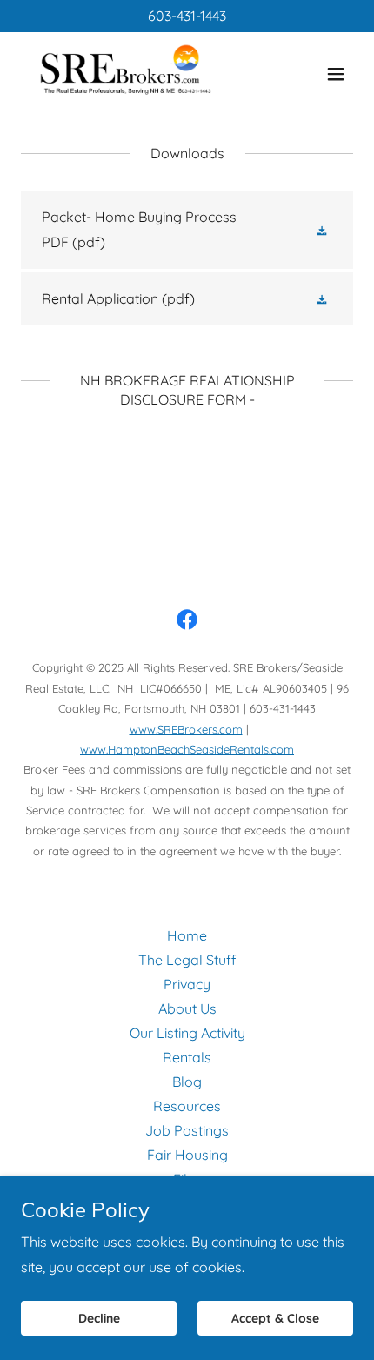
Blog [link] (187, 1081)
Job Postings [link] (187, 1130)
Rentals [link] (187, 1057)
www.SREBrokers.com (186, 729)
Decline (99, 1318)
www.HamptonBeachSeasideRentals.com (187, 749)
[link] (125, 74)
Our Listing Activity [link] (187, 1033)
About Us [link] (187, 1008)
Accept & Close (275, 1318)
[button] (335, 74)
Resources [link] (187, 1106)
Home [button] (187, 935)
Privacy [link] (187, 984)
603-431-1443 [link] (187, 15)
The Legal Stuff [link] (187, 959)
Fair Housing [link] (187, 1154)
